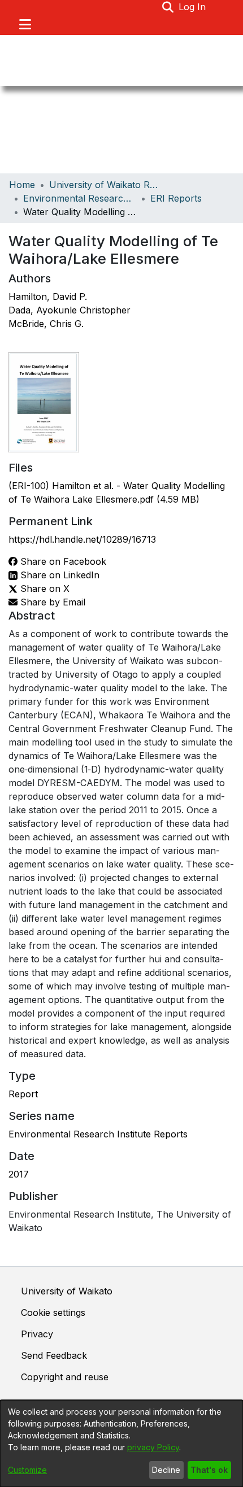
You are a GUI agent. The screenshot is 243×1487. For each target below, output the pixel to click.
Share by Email (51, 602)
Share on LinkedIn (58, 575)
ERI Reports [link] (176, 198)
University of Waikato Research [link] (105, 184)
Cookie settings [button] (53, 1312)
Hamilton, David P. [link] (47, 296)
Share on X (44, 588)
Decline (166, 1470)
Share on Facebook (62, 561)
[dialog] (121, 1443)
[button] (168, 7)
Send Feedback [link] (54, 1355)
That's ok (209, 1470)
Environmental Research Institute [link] (79, 198)
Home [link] (22, 184)
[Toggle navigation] (25, 24)
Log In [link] (193, 6)
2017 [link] (18, 1174)
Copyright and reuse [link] (65, 1377)
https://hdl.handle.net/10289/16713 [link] (82, 539)
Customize (27, 1470)
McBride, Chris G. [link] (46, 323)
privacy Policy (153, 1447)
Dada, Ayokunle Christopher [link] (69, 310)
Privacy (37, 1334)
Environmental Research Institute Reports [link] (98, 1134)
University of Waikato (66, 1291)
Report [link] (23, 1094)
